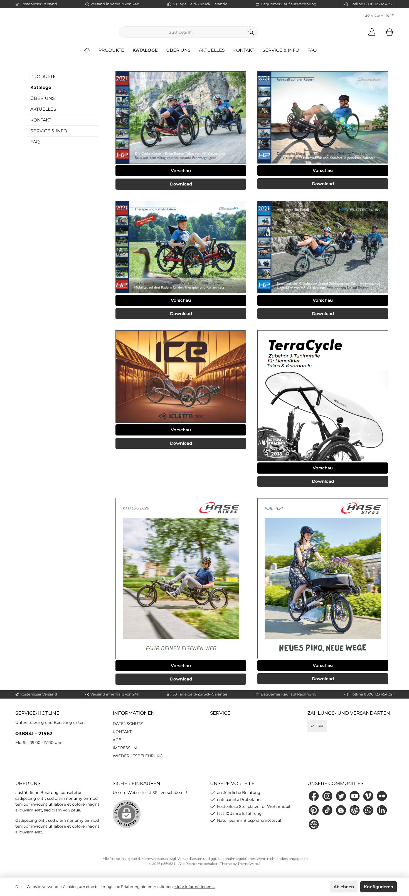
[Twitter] (341, 796)
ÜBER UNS (42, 98)
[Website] (313, 824)
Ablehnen (344, 886)
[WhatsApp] (368, 810)
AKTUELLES (43, 109)
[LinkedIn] (382, 810)
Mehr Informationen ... (194, 886)
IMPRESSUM (125, 747)
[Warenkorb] (388, 32)
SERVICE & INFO (48, 130)
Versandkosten (190, 859)
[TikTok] (327, 810)
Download (181, 184)
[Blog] (354, 810)
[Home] (91, 50)
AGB (117, 739)
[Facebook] (313, 796)
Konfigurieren (378, 886)
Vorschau (181, 170)
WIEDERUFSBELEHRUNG (138, 755)
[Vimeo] (368, 796)
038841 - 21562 (34, 734)
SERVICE (220, 713)
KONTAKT (40, 120)
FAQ (35, 141)
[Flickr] (382, 796)
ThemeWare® (249, 864)
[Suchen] (251, 32)
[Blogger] (341, 810)
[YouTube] (354, 796)
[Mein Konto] (371, 32)
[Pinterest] (313, 810)
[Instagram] (327, 796)
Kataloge (40, 87)
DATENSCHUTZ (128, 723)
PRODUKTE (43, 76)
